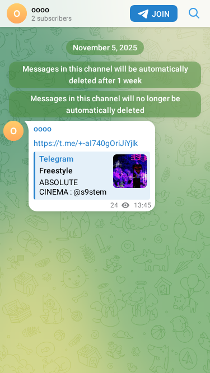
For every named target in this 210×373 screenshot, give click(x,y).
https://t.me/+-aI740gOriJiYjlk (86, 143)
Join (161, 14)
